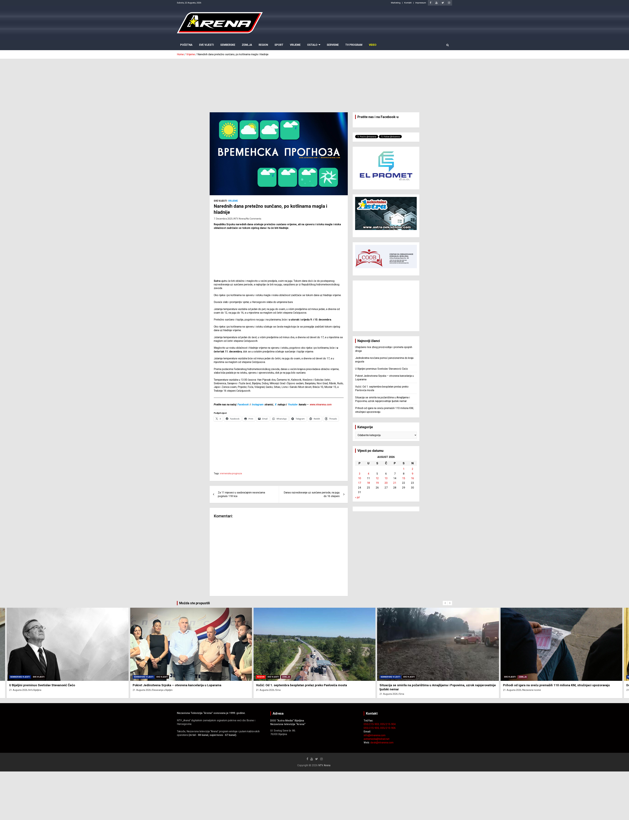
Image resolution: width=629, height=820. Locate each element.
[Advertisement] (314, 83)
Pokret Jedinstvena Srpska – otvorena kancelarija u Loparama (53, 685)
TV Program (353, 44)
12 (377, 478)
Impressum (420, 2)
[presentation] (445, 603)
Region (263, 44)
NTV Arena (239, 218)
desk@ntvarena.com (381, 742)
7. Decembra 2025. (223, 218)
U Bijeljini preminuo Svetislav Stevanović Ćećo (381, 368)
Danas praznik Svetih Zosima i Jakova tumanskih (538, 685)
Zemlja (247, 44)
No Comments (253, 218)
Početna (186, 44)
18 (368, 482)
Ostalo (312, 44)
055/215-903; (372, 724)
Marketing (395, 2)
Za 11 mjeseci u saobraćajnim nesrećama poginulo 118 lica (241, 494)
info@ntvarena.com (374, 735)
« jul (357, 497)
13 (386, 478)
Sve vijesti (220, 201)
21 (394, 482)
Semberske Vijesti (20, 677)
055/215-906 (388, 728)
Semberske (227, 44)
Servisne (333, 44)
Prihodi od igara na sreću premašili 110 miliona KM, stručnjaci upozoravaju (433, 685)
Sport (279, 44)
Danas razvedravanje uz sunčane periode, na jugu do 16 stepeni (312, 494)
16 (412, 478)
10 (359, 478)
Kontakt (408, 2)
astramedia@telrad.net (376, 738)
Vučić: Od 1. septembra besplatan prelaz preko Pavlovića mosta (178, 685)
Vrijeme (295, 44)
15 (403, 478)
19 (377, 482)
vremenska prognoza (231, 473)
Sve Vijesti (206, 44)
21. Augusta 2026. (18, 690)
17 (359, 482)
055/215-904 (388, 724)
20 (386, 482)
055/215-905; (372, 728)
